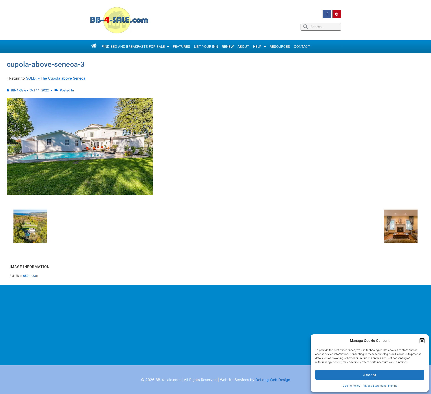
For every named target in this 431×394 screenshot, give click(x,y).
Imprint (392, 385)
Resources (280, 46)
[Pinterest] (336, 14)
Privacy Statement (374, 385)
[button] (422, 340)
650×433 (29, 275)
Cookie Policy (351, 385)
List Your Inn (206, 46)
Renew (228, 46)
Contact (302, 46)
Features (181, 46)
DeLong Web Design (272, 379)
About (243, 46)
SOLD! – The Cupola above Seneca (55, 78)
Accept (369, 375)
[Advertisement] (215, 325)
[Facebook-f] (327, 14)
